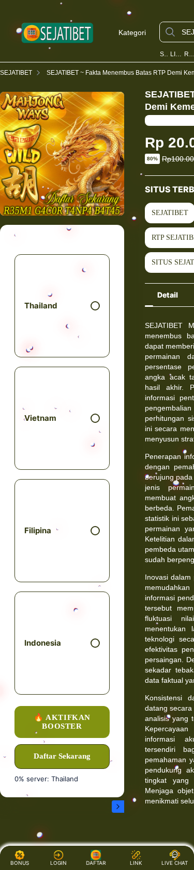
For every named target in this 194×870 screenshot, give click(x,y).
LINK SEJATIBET (176, 54)
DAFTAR (96, 863)
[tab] (167, 295)
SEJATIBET (164, 54)
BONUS (19, 863)
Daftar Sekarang (62, 756)
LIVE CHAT (174, 863)
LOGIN (58, 863)
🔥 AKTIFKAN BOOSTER (62, 721)
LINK (136, 863)
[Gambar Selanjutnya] (118, 806)
